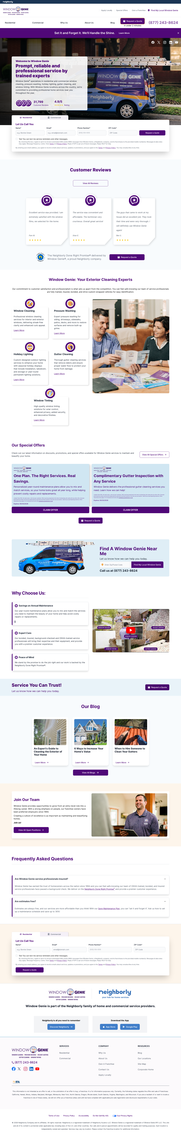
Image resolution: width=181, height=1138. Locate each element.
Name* (18, 128)
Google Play (131, 1027)
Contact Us (104, 1069)
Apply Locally (105, 1075)
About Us (103, 1058)
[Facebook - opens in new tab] (152, 42)
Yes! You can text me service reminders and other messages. (43, 139)
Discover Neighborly (59, 1027)
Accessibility (84, 1116)
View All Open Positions (29, 830)
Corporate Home (146, 1069)
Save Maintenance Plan (109, 908)
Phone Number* (83, 128)
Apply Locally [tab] (106, 10)
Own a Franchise (106, 1064)
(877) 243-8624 (125, 570)
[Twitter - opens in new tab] (158, 42)
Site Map (142, 1064)
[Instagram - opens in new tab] (164, 42)
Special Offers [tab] (122, 10)
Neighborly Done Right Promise (99, 889)
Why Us (102, 1053)
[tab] (163, 10)
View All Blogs (88, 772)
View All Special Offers (152, 454)
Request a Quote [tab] (134, 21)
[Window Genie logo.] (16, 10)
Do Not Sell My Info (100, 1116)
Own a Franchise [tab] (139, 10)
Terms (51, 144)
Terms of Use (54, 1116)
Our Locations (144, 1058)
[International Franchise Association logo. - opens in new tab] (16, 1082)
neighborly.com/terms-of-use (46, 501)
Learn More (40, 762)
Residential (27, 117)
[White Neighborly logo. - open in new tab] (8, 2)
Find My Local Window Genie (147, 564)
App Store (110, 1027)
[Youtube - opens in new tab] (176, 42)
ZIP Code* (112, 128)
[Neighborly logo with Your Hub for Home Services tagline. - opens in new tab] (115, 994)
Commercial (56, 117)
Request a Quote (152, 133)
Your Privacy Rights (124, 1116)
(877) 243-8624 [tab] (163, 22)
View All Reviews (90, 183)
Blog (140, 1053)
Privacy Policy (62, 144)
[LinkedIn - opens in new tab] (170, 42)
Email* (49, 128)
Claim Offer (50, 510)
